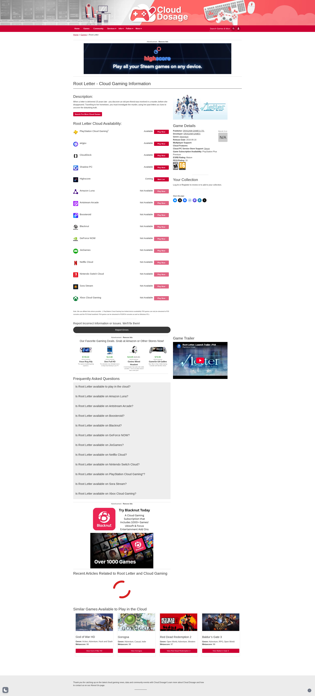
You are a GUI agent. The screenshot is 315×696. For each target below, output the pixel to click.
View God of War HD (94, 651)
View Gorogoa (136, 651)
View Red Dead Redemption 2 (178, 651)
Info (120, 28)
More (138, 28)
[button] (5, 690)
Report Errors (121, 330)
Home (76, 28)
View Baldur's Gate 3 (221, 651)
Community (98, 28)
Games (86, 28)
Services (111, 28)
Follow (129, 28)
